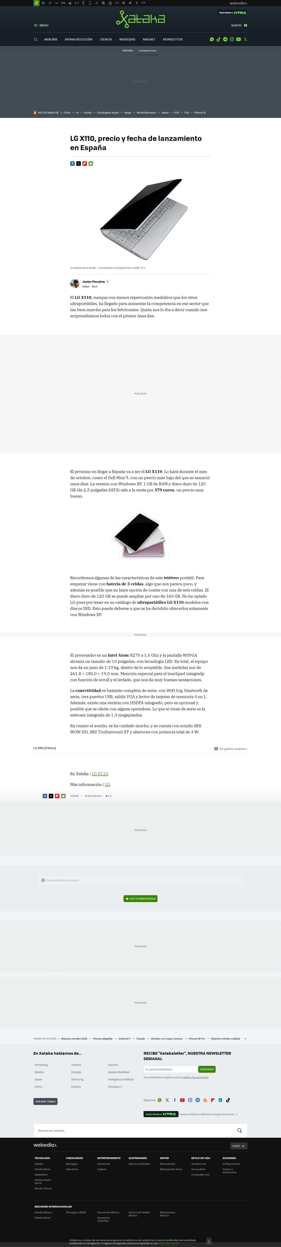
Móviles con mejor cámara (167, 1038)
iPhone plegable (103, 1038)
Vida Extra (72, 1169)
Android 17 (125, 1038)
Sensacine (103, 1164)
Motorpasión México (167, 1213)
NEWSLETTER (173, 39)
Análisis (76, 1065)
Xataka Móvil (42, 1169)
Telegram (225, 39)
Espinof (101, 1169)
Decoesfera (198, 1169)
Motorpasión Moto (171, 1169)
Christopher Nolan (108, 112)
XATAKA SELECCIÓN (79, 39)
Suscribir (207, 1069)
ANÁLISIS (50, 39)
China (67, 112)
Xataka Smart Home (43, 1181)
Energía (76, 1072)
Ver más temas (45, 1101)
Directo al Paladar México (139, 1213)
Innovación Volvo (147, 50)
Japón (165, 112)
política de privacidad (195, 1077)
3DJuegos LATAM (76, 1212)
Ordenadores (93, 796)
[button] (95, 281)
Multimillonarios (146, 112)
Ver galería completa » (233, 749)
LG (107, 784)
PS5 (176, 112)
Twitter (245, 39)
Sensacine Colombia (103, 1219)
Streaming (41, 1065)
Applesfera (41, 1174)
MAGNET (149, 39)
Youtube (238, 39)
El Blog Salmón (231, 1164)
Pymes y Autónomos (229, 1170)
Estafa (88, 112)
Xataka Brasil (42, 1217)
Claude (140, 1038)
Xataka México (43, 1212)
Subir (236, 1146)
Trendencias (198, 1164)
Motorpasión (167, 1164)
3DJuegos (72, 1164)
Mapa (127, 112)
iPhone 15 (200, 112)
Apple (38, 1079)
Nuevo (236, 25)
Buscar (239, 1130)
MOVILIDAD (127, 39)
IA (77, 112)
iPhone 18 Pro (197, 1038)
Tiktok (218, 39)
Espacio (113, 1065)
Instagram (232, 39)
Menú (44, 25)
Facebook (72, 163)
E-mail (91, 163)
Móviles (39, 1072)
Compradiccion (200, 1174)
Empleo (76, 1086)
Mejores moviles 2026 (74, 1038)
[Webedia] (45, 1145)
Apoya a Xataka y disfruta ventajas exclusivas (207, 1114)
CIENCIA (106, 39)
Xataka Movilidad (118, 1072)
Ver (142, 898)
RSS (205, 1099)
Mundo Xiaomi (43, 1188)
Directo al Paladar (139, 1164)
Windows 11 (115, 1086)
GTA (186, 112)
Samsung (77, 1079)
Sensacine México (108, 1212)
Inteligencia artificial (121, 1079)
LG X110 (100, 773)
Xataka (140, 19)
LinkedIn (220, 1099)
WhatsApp (212, 39)
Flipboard (84, 163)
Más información (169, 1243)
